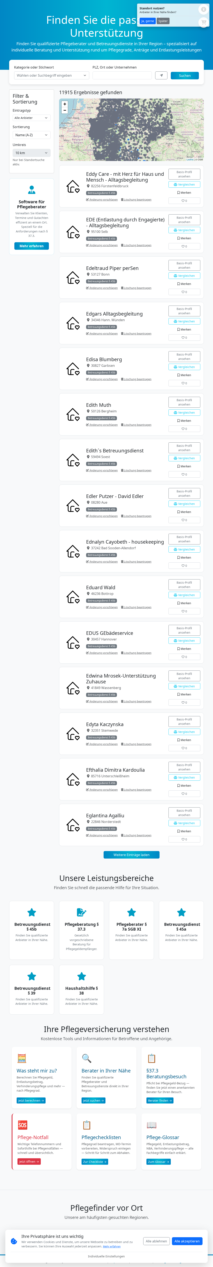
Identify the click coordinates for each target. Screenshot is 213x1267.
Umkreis (19, 144)
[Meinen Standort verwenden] (161, 75)
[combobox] (51, 75)
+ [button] (64, 104)
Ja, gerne (147, 21)
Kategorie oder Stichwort (34, 67)
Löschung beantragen (137, 199)
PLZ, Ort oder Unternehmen (115, 67)
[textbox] (49, 75)
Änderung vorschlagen (103, 199)
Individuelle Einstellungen (106, 1256)
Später (163, 21)
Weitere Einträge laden (132, 855)
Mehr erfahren (32, 246)
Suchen (185, 75)
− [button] (64, 110)
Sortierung (21, 127)
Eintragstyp (22, 110)
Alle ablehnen (156, 1241)
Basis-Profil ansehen (184, 174)
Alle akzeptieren (187, 1241)
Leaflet (190, 159)
